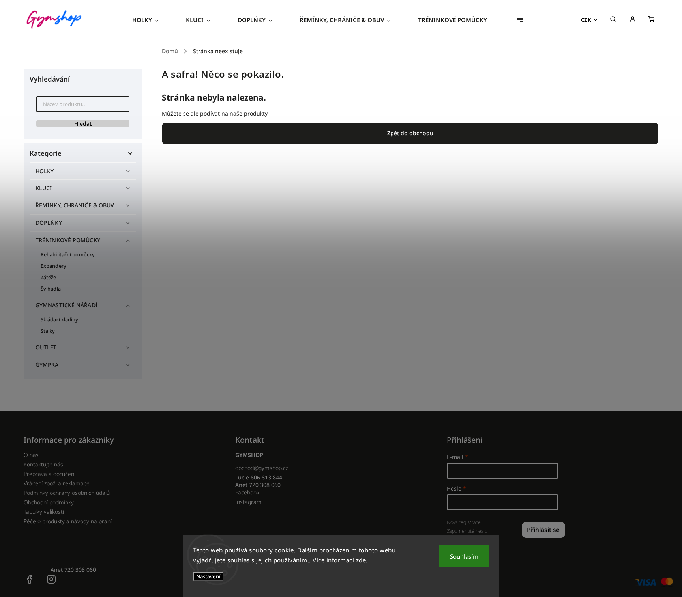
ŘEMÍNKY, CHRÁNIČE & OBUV (75, 205)
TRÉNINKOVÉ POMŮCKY (68, 240)
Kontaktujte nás (43, 464)
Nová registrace (464, 522)
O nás (31, 455)
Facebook (247, 492)
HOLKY (45, 171)
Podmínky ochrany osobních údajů (67, 492)
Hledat (83, 123)
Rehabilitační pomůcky (68, 254)
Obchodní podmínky (49, 502)
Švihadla (51, 288)
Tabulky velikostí (44, 511)
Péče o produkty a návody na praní (68, 521)
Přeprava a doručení (49, 474)
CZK (586, 19)
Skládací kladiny (60, 319)
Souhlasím (464, 556)
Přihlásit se (543, 530)
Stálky (48, 331)
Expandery (53, 266)
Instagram (248, 502)
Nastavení (208, 576)
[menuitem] (152, 19)
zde (361, 560)
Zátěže (48, 277)
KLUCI (44, 188)
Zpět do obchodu (410, 133)
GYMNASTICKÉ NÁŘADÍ (66, 305)
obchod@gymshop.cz (261, 468)
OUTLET (46, 347)
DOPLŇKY (49, 222)
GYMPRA (47, 364)
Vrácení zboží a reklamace (57, 483)
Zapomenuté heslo (467, 531)
